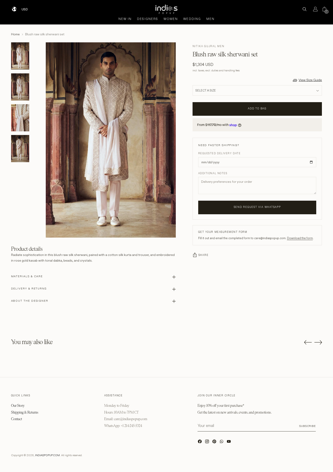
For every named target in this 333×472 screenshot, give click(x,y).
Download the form (300, 238)
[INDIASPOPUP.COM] (166, 9)
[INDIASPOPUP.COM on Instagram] (207, 442)
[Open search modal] (304, 9)
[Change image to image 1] (20, 56)
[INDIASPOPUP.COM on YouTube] (229, 442)
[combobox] (27, 7)
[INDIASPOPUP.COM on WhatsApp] (222, 442)
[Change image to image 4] (20, 148)
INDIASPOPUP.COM (47, 455)
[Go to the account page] (313, 9)
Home (15, 34)
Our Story (18, 405)
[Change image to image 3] (20, 117)
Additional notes (212, 173)
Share (203, 255)
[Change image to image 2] (20, 87)
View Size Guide (310, 80)
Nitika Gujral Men (208, 46)
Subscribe (307, 426)
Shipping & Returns (24, 412)
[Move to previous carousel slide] (308, 342)
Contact (16, 419)
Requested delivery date (219, 153)
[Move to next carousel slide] (318, 342)
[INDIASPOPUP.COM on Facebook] (200, 442)
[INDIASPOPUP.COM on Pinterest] (214, 442)
